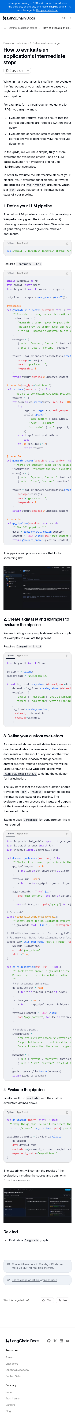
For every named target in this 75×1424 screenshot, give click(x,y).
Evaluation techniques (16, 43)
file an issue (50, 1279)
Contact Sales (13, 1376)
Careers (10, 1404)
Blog (8, 1411)
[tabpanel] (37, 250)
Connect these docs (23, 1264)
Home (9, 1392)
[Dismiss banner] (70, 6)
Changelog (12, 1363)
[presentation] (37, 250)
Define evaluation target (47, 43)
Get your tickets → (47, 10)
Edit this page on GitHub (26, 1279)
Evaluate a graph (28, 1240)
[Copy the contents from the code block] (67, 243)
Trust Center (13, 1398)
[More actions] (70, 18)
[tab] (10, 243)
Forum (9, 1357)
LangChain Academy (17, 1369)
